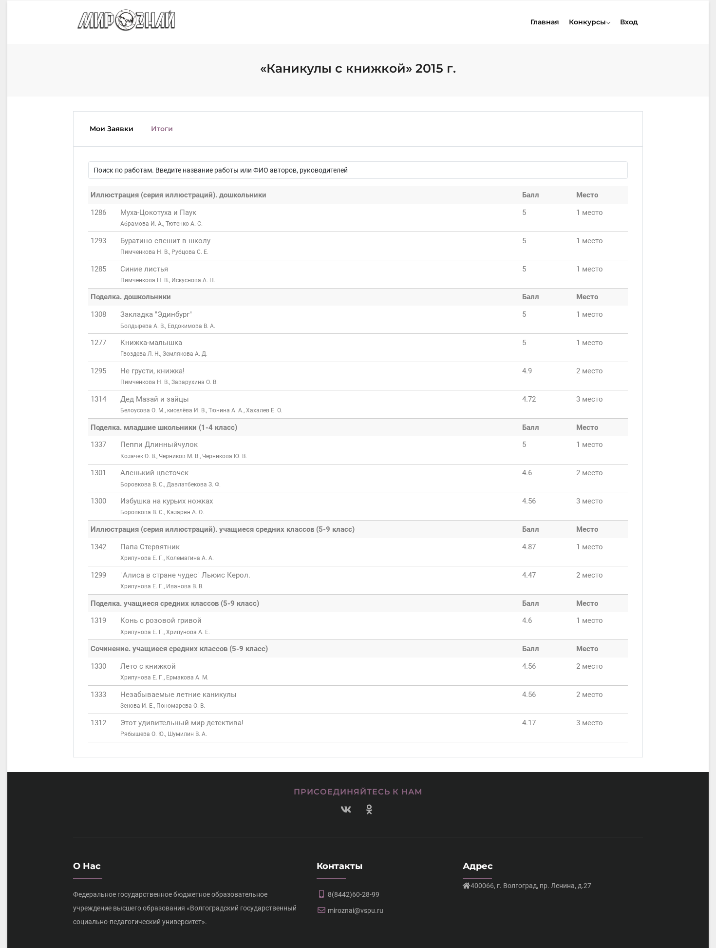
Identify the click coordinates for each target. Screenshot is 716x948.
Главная (544, 22)
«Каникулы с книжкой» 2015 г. (358, 68)
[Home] (126, 18)
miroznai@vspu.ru (355, 910)
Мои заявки (111, 128)
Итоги (162, 128)
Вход (629, 22)
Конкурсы (587, 22)
